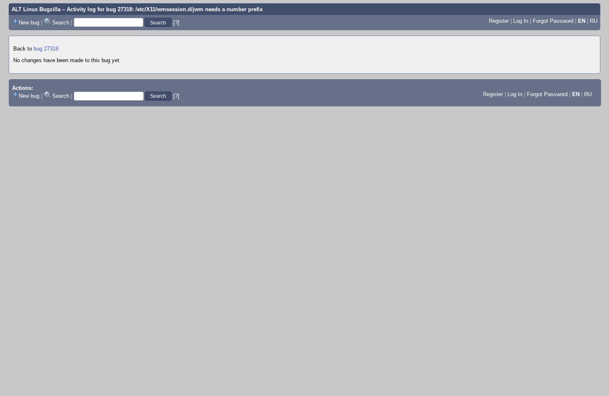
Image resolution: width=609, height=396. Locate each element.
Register (499, 21)
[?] (176, 22)
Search (60, 22)
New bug (29, 22)
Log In (520, 21)
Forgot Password (553, 21)
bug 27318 (46, 49)
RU (593, 21)
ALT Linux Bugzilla (36, 9)
